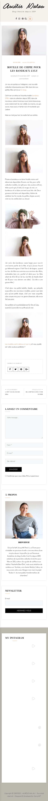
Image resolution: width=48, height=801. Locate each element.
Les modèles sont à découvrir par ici (18, 344)
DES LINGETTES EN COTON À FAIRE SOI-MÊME (34, 392)
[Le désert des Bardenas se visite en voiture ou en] (33, 733)
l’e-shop (23, 90)
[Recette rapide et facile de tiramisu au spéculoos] (33, 698)
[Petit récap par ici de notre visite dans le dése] (33, 681)
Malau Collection (28, 62)
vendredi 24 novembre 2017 (20, 76)
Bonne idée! (16, 62)
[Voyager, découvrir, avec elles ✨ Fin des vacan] (33, 716)
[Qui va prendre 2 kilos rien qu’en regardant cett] (33, 663)
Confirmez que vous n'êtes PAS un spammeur (23, 476)
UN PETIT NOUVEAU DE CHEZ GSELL (12, 392)
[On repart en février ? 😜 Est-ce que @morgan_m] (33, 769)
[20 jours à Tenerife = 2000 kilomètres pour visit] (33, 646)
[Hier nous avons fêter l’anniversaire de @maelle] (33, 751)
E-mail (7, 599)
